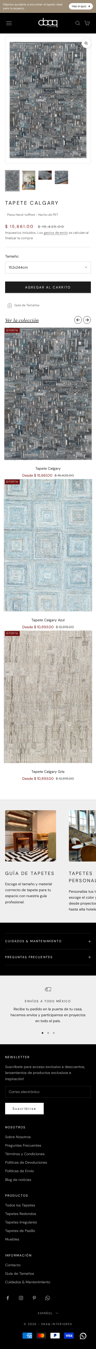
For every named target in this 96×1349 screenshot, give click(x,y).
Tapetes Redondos (20, 1213)
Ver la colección (22, 320)
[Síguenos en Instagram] (21, 1298)
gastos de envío (56, 232)
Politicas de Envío (19, 1171)
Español (45, 1313)
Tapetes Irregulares (21, 1222)
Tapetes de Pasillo (20, 1230)
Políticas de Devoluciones (26, 1162)
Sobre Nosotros (18, 1137)
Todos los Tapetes (20, 1205)
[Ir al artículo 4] (61, 177)
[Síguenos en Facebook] (7, 1298)
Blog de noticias (18, 1179)
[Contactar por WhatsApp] (83, 1336)
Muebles (12, 1239)
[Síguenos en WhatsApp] (47, 1298)
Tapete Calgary (48, 468)
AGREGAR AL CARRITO (48, 287)
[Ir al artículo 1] (12, 180)
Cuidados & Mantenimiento (27, 1282)
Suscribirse (24, 1108)
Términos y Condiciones (25, 1154)
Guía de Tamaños (19, 1273)
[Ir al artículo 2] (29, 180)
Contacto (12, 1265)
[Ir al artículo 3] (45, 175)
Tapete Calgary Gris (48, 771)
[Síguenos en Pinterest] (34, 1298)
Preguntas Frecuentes (23, 1145)
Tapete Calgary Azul (48, 620)
